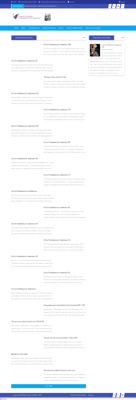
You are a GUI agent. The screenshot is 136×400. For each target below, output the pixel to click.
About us (91, 395)
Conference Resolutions (78, 395)
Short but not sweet (93, 28)
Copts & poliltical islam (75, 28)
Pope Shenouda (33, 28)
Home (16, 28)
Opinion (61, 28)
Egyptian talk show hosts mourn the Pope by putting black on (39, 6)
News (23, 28)
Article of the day (49, 28)
